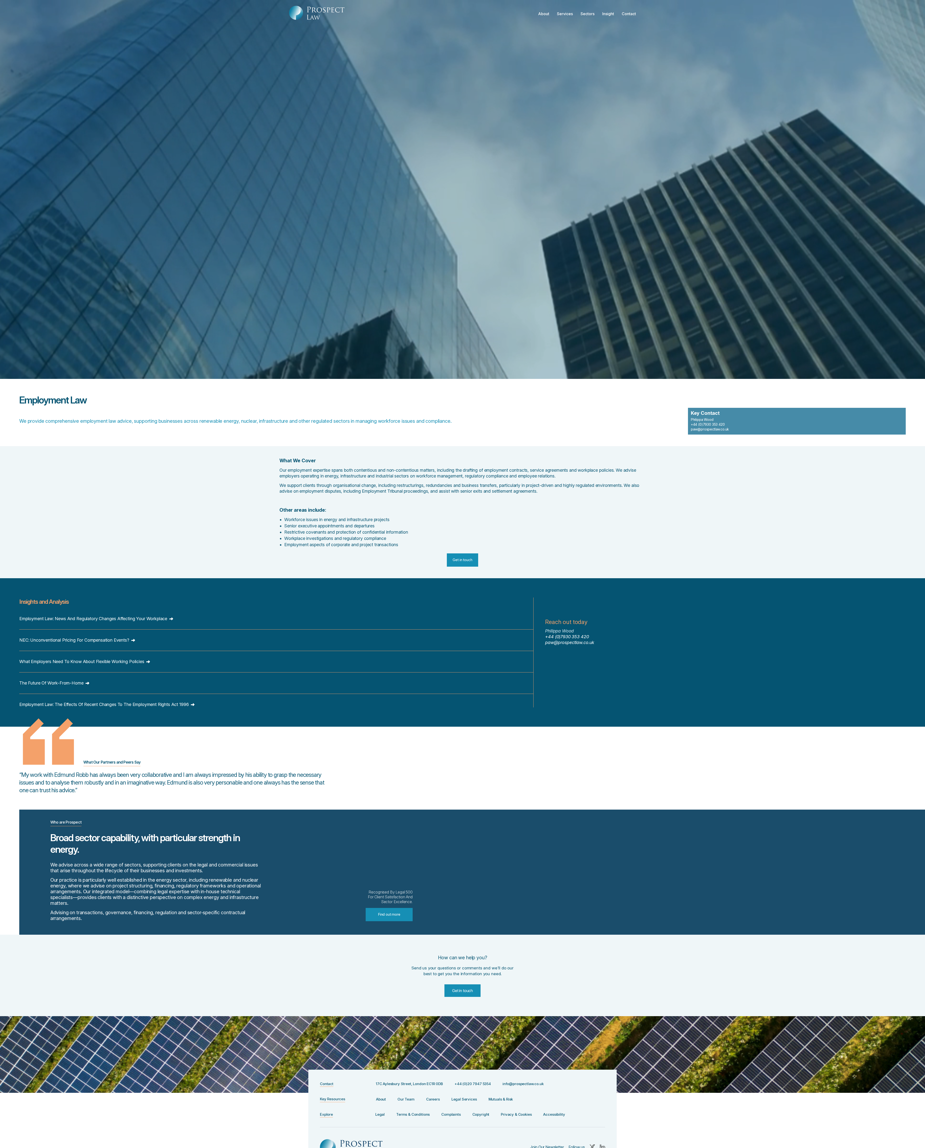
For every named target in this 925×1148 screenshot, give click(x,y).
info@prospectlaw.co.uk (522, 1083)
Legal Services (464, 1099)
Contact (629, 13)
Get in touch (462, 990)
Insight (608, 13)
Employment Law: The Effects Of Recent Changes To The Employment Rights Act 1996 (104, 704)
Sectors (588, 13)
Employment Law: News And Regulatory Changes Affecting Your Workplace (93, 618)
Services (565, 13)
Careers (433, 1099)
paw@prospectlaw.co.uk (710, 429)
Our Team (406, 1099)
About (543, 13)
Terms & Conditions (413, 1114)
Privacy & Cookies (516, 1114)
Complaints (451, 1114)
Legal (380, 1114)
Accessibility (554, 1114)
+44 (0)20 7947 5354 (473, 1083)
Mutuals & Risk (501, 1099)
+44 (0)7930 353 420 (708, 424)
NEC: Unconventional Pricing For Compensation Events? (74, 640)
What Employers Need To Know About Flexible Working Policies (82, 661)
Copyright (480, 1114)
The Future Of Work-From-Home (52, 682)
